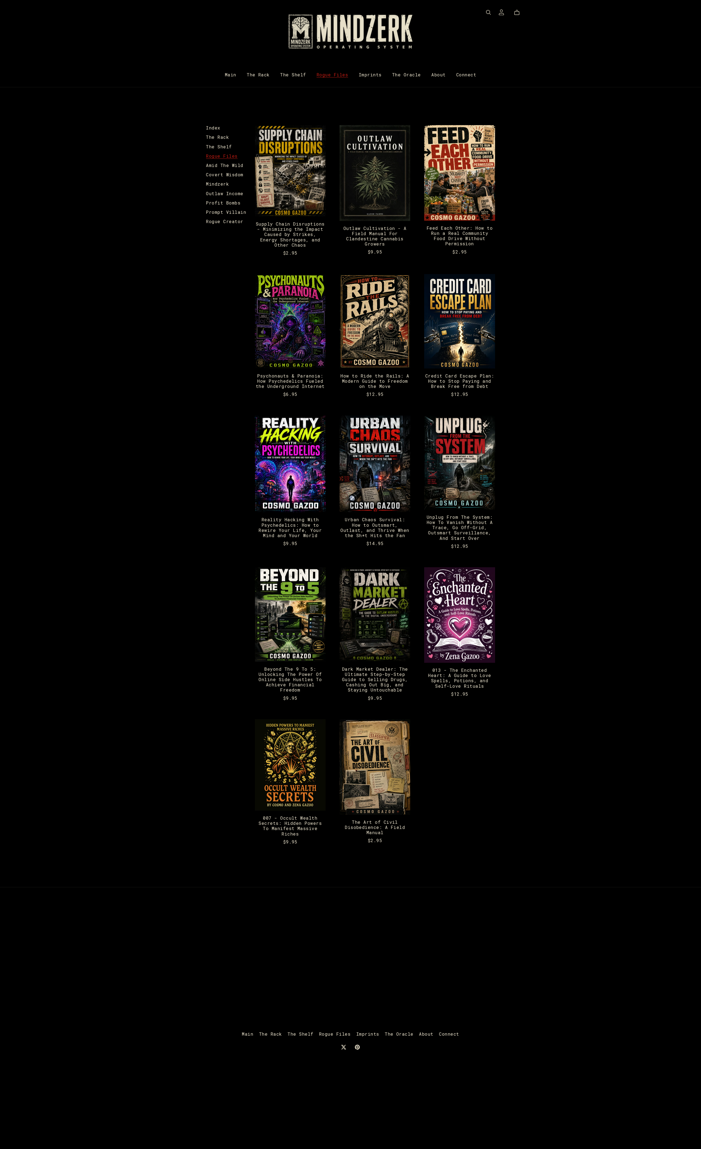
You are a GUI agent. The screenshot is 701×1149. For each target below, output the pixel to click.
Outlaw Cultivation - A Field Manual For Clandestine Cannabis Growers (375, 236)
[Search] (488, 12)
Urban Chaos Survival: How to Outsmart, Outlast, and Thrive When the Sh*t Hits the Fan (374, 527)
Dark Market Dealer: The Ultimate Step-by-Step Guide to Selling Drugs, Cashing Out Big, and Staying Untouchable (375, 679)
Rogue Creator (224, 221)
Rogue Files (332, 74)
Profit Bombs (223, 203)
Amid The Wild (224, 165)
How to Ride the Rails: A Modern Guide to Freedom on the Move (374, 381)
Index (213, 128)
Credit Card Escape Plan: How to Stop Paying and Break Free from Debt (459, 381)
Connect (466, 74)
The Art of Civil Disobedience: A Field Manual (375, 827)
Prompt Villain (226, 212)
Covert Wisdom (224, 174)
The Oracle (406, 74)
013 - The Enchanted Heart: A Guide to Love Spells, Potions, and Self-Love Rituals (459, 678)
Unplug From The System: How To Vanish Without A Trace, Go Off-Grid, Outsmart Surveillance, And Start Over (460, 527)
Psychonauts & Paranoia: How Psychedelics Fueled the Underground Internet (290, 381)
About (438, 74)
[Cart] (519, 12)
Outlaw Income (224, 193)
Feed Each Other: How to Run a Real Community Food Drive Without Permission (460, 236)
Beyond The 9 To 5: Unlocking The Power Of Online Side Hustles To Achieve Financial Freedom (290, 679)
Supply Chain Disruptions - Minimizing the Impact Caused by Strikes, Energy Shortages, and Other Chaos (290, 234)
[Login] (501, 12)
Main (230, 74)
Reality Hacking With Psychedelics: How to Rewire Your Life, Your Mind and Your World (290, 527)
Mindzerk (217, 184)
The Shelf (293, 74)
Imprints (370, 74)
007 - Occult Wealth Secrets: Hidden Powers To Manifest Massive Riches (290, 826)
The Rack (258, 74)
